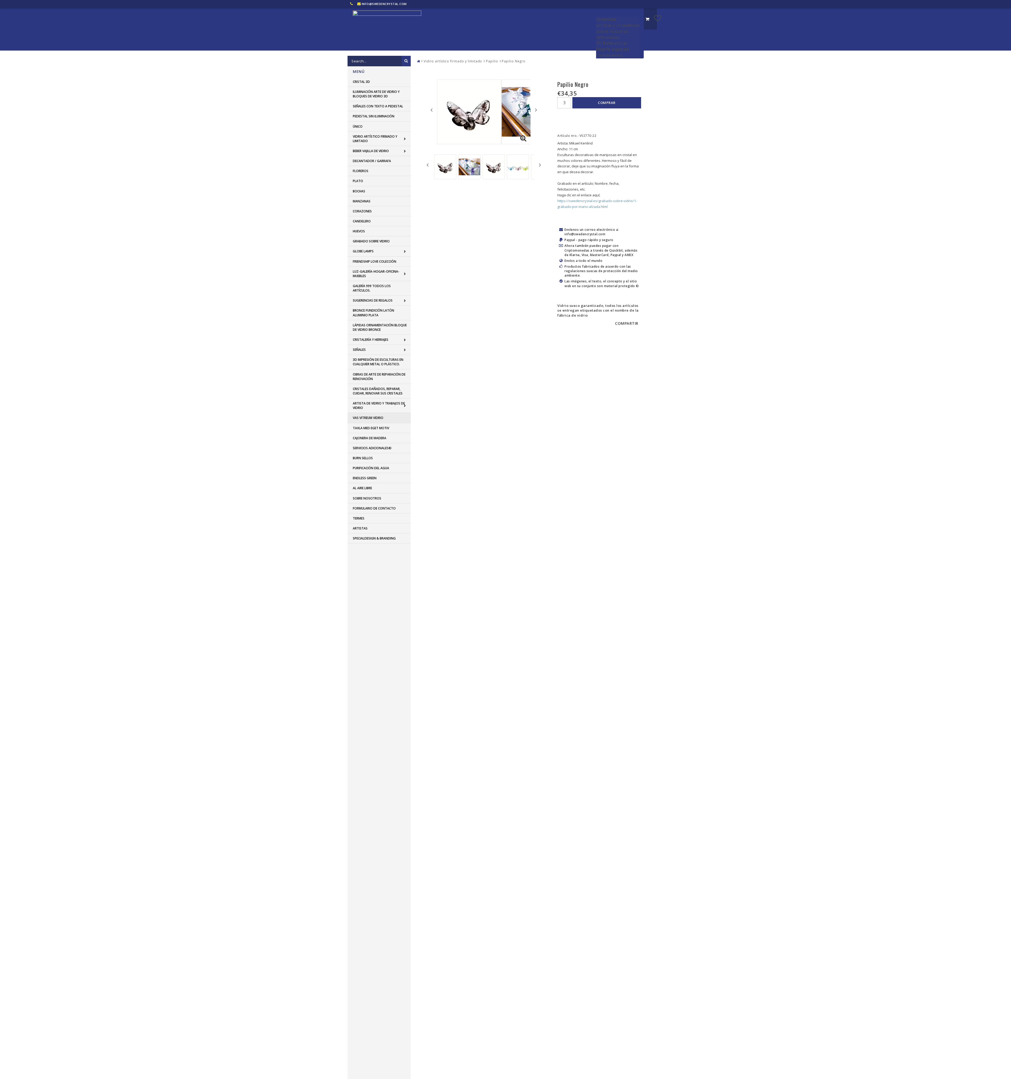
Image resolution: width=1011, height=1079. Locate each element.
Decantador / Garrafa (372, 161)
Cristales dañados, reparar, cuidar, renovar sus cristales (378, 391)
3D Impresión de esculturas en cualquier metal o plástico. (378, 361)
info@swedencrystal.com (384, 4)
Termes (358, 518)
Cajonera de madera (369, 438)
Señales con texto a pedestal (378, 106)
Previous (431, 110)
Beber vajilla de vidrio (371, 151)
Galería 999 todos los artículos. (372, 288)
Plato (358, 181)
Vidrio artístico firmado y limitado (375, 138)
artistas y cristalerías (618, 25)
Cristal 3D (361, 81)
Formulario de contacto (374, 508)
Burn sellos (363, 458)
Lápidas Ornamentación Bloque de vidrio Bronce (380, 327)
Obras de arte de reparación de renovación (379, 376)
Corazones (362, 211)
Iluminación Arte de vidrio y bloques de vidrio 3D (376, 93)
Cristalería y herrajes (370, 339)
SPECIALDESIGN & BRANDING (374, 538)
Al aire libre (362, 488)
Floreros (360, 171)
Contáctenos (609, 55)
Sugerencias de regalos (373, 300)
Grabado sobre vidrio (371, 241)
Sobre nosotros (367, 498)
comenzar (606, 19)
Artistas (360, 528)
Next (536, 110)
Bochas (359, 191)
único (358, 126)
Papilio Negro (514, 61)
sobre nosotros (612, 31)
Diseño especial (612, 49)
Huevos (359, 231)
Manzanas (361, 201)
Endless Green (364, 478)
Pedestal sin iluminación (373, 116)
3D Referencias (612, 43)
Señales (359, 349)
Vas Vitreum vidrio (368, 418)
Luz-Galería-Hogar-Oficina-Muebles (376, 273)
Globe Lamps (363, 251)
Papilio (492, 61)
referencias (608, 37)
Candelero (362, 221)
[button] (658, 18)
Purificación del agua (371, 468)
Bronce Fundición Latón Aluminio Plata (373, 312)
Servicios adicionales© (372, 448)
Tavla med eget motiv (371, 428)
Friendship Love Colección (374, 261)
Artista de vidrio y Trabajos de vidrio (379, 405)
